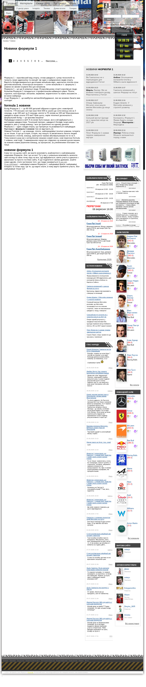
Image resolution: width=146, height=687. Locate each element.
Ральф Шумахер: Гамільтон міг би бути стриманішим (99, 350)
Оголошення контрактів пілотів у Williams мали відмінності (125, 79)
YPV (110, 636)
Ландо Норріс (133, 281)
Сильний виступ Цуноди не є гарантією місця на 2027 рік (97, 120)
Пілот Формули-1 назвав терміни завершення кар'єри (97, 135)
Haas (129, 482)
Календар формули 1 (33, 660)
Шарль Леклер (130, 297)
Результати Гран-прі (48, 660)
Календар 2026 (104, 259)
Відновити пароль (127, 24)
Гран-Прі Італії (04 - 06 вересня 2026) (104, 184)
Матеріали (26, 3)
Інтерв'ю (36, 8)
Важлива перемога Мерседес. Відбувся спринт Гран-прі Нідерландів (97, 427)
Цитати (81, 660)
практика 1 (90, 187)
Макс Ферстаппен (132, 311)
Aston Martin (132, 523)
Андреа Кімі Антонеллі (132, 237)
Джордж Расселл (131, 252)
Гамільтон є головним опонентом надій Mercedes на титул (98, 518)
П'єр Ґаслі (131, 370)
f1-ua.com (63, 162)
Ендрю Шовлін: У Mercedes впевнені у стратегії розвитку (123, 105)
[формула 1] (114, 5)
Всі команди (133, 538)
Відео (8, 13)
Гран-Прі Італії (94, 223)
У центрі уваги (22, 8)
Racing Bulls (132, 360)
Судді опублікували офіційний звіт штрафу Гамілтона (99, 534)
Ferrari (129, 273)
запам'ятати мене (113, 22)
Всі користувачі (132, 623)
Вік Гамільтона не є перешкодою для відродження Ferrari (95, 79)
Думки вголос (60, 8)
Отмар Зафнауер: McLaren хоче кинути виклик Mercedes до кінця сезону (98, 106)
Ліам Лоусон (132, 355)
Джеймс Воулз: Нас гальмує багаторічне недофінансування (98, 372)
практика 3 (90, 196)
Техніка (47, 8)
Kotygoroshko (130, 588)
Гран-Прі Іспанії (94, 236)
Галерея (72, 8)
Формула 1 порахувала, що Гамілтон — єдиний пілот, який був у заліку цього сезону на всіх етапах (99, 456)
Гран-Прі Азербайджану (98, 249)
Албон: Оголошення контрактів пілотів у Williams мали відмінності (99, 272)
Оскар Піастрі (133, 325)
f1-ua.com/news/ (11, 164)
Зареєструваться (111, 24)
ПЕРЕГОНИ (94, 206)
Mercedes (131, 243)
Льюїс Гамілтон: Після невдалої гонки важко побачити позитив (98, 569)
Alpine (129, 375)
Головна (11, 3)
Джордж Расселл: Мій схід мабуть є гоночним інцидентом (99, 603)
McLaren (130, 285)
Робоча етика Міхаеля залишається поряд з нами (123, 135)
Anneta (127, 615)
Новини (9, 8)
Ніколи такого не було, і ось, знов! (99, 442)
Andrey (118, 225)
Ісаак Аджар (132, 340)
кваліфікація (91, 201)
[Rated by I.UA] (8, 675)
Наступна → (52, 61)
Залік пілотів (73, 660)
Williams (130, 508)
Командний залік (61, 660)
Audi (129, 495)
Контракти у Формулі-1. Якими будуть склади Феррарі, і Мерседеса (124, 121)
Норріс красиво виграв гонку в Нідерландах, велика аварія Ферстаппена (97, 396)
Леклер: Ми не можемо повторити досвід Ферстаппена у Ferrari (98, 92)
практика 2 (90, 192)
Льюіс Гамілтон (131, 267)
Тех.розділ (20, 660)
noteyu (110, 391)
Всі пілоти (134, 385)
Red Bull (130, 317)
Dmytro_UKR (129, 606)
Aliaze (126, 595)
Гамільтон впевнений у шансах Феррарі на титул (125, 91)
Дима (110, 368)
